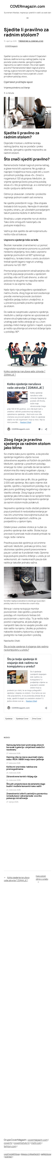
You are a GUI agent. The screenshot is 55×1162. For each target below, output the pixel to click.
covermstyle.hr (22, 1143)
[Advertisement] (27, 834)
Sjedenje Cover (22, 718)
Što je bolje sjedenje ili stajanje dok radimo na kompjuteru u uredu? (26, 648)
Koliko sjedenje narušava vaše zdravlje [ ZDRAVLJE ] (24, 373)
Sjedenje (8, 718)
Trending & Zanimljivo (30, 41)
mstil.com (36, 1143)
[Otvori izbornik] (27, 18)
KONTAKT (8, 1157)
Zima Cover (36, 718)
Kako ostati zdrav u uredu (42, 877)
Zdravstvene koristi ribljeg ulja (21, 776)
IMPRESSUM (46, 1154)
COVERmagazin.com (27, 6)
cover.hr (8, 1143)
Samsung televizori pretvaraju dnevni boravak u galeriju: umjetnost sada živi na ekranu (25, 747)
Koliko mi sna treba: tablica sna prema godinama (21, 768)
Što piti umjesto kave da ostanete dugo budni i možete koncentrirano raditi (25, 785)
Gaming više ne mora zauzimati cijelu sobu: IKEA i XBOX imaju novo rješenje (25, 758)
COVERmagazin (11, 46)
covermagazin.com (38, 1139)
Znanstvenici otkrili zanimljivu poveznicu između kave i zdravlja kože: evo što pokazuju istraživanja (26, 795)
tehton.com (10, 1146)
